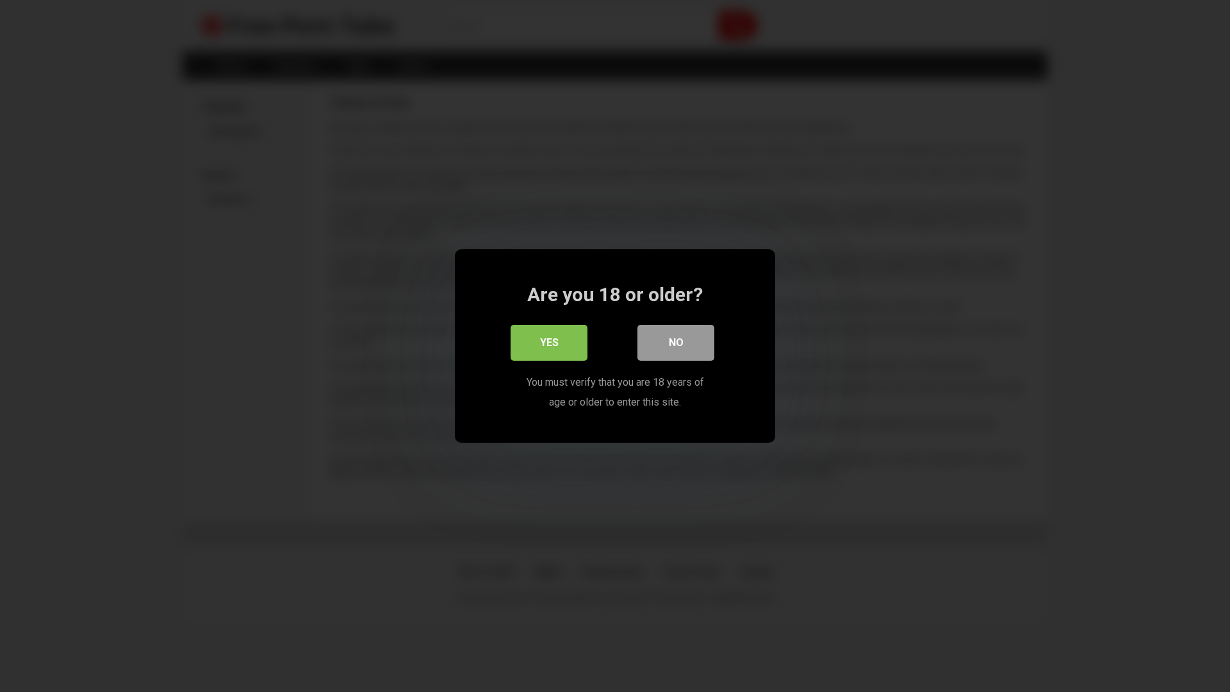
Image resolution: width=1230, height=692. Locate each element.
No (676, 342)
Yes (549, 342)
